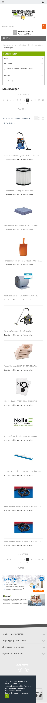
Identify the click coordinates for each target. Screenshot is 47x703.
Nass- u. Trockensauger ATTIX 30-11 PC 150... (22, 156)
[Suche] (44, 26)
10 (31, 100)
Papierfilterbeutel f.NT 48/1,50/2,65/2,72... (20, 366)
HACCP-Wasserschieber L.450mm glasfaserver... (23, 471)
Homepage (7, 45)
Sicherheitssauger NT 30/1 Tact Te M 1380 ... (21, 331)
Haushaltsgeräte (35, 45)
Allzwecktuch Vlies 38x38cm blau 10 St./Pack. (22, 226)
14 (20, 103)
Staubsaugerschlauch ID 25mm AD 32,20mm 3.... (23, 541)
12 (39, 100)
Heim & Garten (20, 45)
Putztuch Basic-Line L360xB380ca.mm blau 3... (22, 296)
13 (43, 100)
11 (35, 100)
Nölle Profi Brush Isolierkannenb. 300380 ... (21, 436)
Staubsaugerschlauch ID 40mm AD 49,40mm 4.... (23, 506)
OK (7, 696)
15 (23, 103)
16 (27, 103)
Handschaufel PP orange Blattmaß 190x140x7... (23, 261)
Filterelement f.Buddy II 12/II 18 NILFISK (20, 191)
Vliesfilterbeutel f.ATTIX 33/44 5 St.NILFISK (20, 401)
